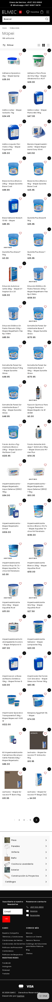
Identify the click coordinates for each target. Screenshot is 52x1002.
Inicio (4, 28)
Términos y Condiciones (12, 937)
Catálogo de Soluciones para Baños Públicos (36, 945)
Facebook (6, 963)
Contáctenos (8, 951)
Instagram (6, 966)
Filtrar (10, 45)
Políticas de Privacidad (12, 947)
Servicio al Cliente (34, 937)
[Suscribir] (6, 919)
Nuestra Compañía (10, 933)
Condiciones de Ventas (12, 940)
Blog (28, 950)
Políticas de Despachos (12, 954)
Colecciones (14, 28)
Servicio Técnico (33, 940)
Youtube (5, 973)
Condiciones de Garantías (13, 944)
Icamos (20, 996)
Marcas (29, 933)
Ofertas (29, 953)
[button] (20, 54)
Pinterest (6, 970)
